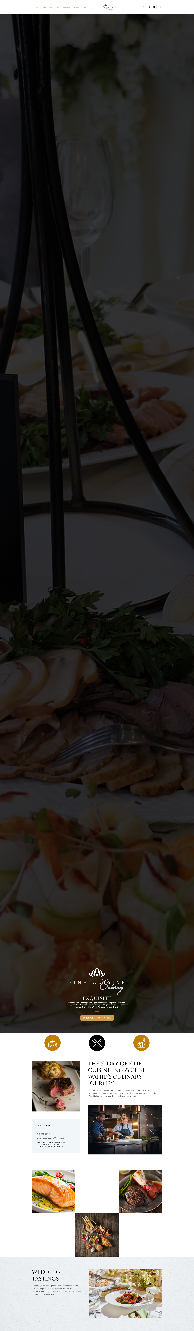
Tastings (44, 7)
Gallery (57, 7)
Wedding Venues (66, 7)
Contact (84, 7)
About (37, 7)
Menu (51, 7)
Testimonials (76, 7)
